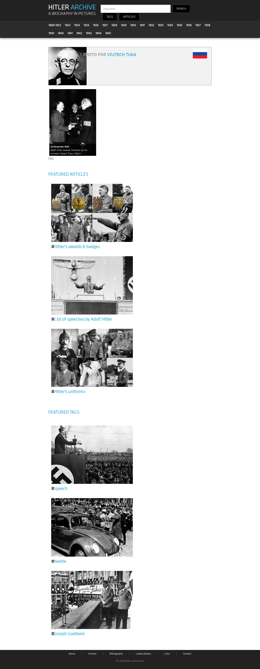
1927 (105, 25)
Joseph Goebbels (68, 634)
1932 (151, 25)
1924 (77, 25)
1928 (114, 25)
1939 (51, 33)
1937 (198, 25)
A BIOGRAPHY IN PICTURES (72, 13)
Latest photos (143, 653)
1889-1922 (55, 25)
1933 (160, 25)
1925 (86, 25)
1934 (170, 25)
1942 (79, 33)
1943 (89, 33)
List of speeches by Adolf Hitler (81, 319)
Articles (92, 653)
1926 (96, 25)
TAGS (110, 17)
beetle (58, 561)
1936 (189, 25)
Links (167, 653)
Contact (187, 653)
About (72, 653)
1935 (179, 25)
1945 (108, 33)
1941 (70, 33)
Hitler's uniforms (68, 392)
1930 (133, 25)
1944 (98, 33)
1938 (207, 25)
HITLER (72, 7)
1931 (142, 25)
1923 (67, 25)
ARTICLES (129, 17)
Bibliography (116, 653)
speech (59, 488)
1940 (61, 33)
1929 (124, 25)
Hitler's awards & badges (75, 247)
